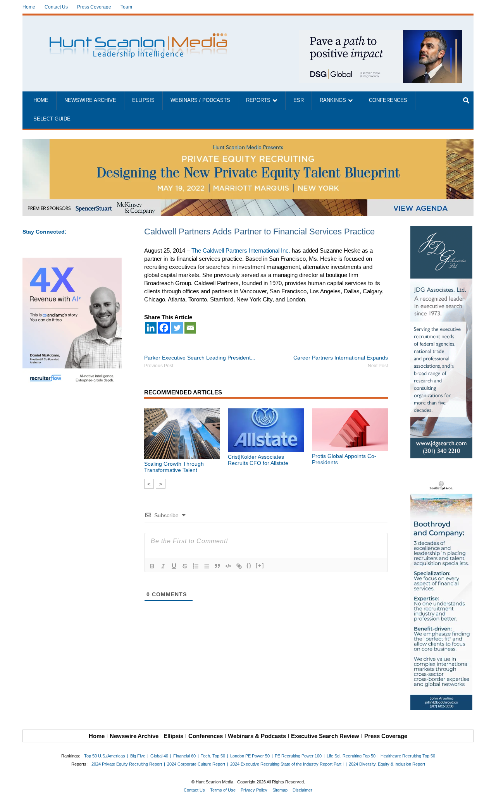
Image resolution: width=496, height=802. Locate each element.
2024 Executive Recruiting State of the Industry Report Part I (287, 764)
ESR (298, 100)
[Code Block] (228, 566)
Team (126, 7)
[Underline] (174, 566)
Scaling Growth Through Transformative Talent (174, 467)
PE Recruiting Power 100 (298, 756)
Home (28, 7)
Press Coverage (94, 7)
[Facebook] (164, 328)
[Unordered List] (206, 566)
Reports (258, 100)
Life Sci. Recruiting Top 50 (351, 756)
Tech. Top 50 (213, 756)
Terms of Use (223, 790)
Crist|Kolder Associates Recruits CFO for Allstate (258, 460)
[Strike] (184, 566)
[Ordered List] (195, 566)
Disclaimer (302, 790)
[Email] (190, 328)
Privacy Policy (254, 790)
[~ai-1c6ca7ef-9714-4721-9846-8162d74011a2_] (380, 34)
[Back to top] (484, 790)
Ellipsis (143, 100)
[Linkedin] (151, 328)
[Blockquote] (217, 566)
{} (249, 565)
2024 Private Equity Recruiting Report (126, 764)
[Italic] (163, 566)
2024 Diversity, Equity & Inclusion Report (387, 764)
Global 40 (159, 756)
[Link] (239, 566)
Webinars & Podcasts (257, 736)
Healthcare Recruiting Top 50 (408, 756)
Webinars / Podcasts (200, 100)
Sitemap (280, 790)
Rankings (333, 100)
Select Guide (52, 119)
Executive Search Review (325, 736)
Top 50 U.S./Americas (104, 756)
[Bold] (152, 566)
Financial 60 (184, 756)
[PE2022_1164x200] (248, 142)
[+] (260, 565)
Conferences (388, 100)
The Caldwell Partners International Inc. (240, 250)
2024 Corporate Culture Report (196, 764)
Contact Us (56, 7)
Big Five (137, 756)
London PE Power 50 (250, 756)
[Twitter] (177, 328)
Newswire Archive (90, 100)
